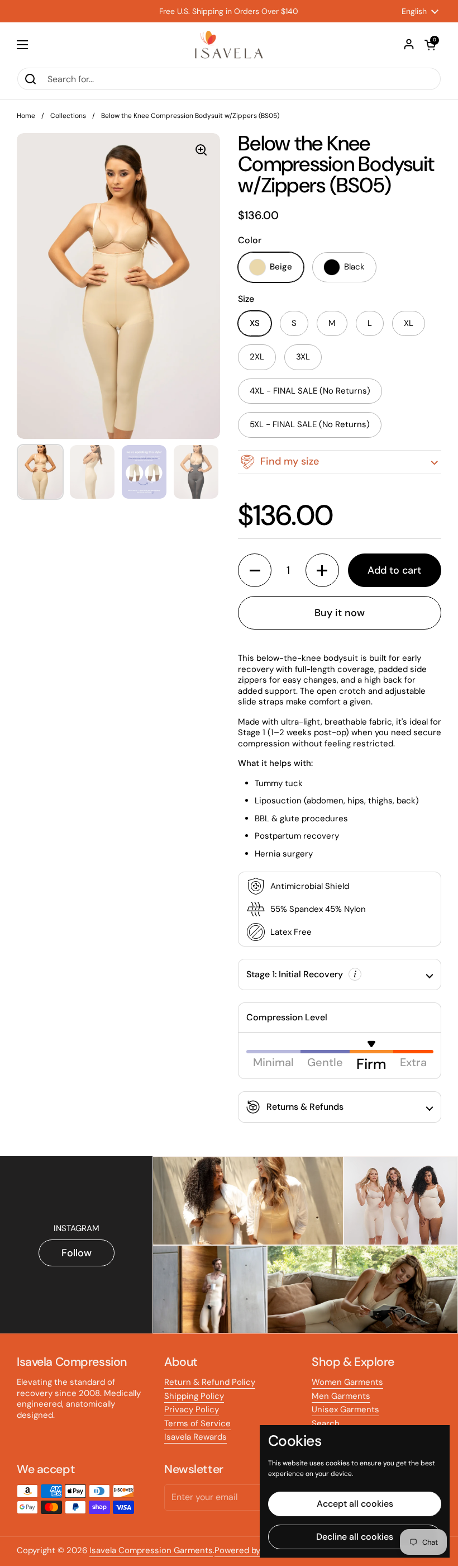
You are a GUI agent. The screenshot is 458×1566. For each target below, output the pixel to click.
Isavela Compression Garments (151, 1550)
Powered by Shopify (253, 1550)
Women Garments (347, 1382)
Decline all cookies (354, 1537)
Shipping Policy (194, 1396)
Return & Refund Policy (209, 1382)
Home (26, 115)
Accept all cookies (355, 1504)
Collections (68, 115)
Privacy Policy (191, 1409)
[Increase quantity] (322, 570)
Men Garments (341, 1396)
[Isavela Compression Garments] (229, 45)
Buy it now (339, 612)
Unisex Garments (345, 1409)
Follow (76, 1253)
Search (326, 1423)
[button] (430, 45)
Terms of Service (197, 1423)
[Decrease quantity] (254, 570)
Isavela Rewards (195, 1436)
